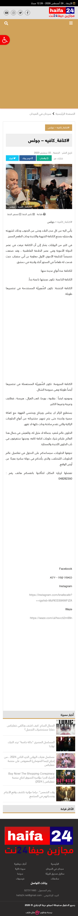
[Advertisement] (39, 68)
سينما (20, 873)
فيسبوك (20, 878)
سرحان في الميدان (40, 113)
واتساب (43, 158)
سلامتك (55, 878)
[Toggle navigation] (71, 23)
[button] (70, 186)
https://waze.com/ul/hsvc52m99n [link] (51, 617)
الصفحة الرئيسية (65, 113)
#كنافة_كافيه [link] (64, 221)
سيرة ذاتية (20, 868)
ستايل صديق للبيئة (55, 873)
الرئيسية (55, 863)
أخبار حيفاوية (20, 863)
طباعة (40, 214)
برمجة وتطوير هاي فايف (39, 912)
